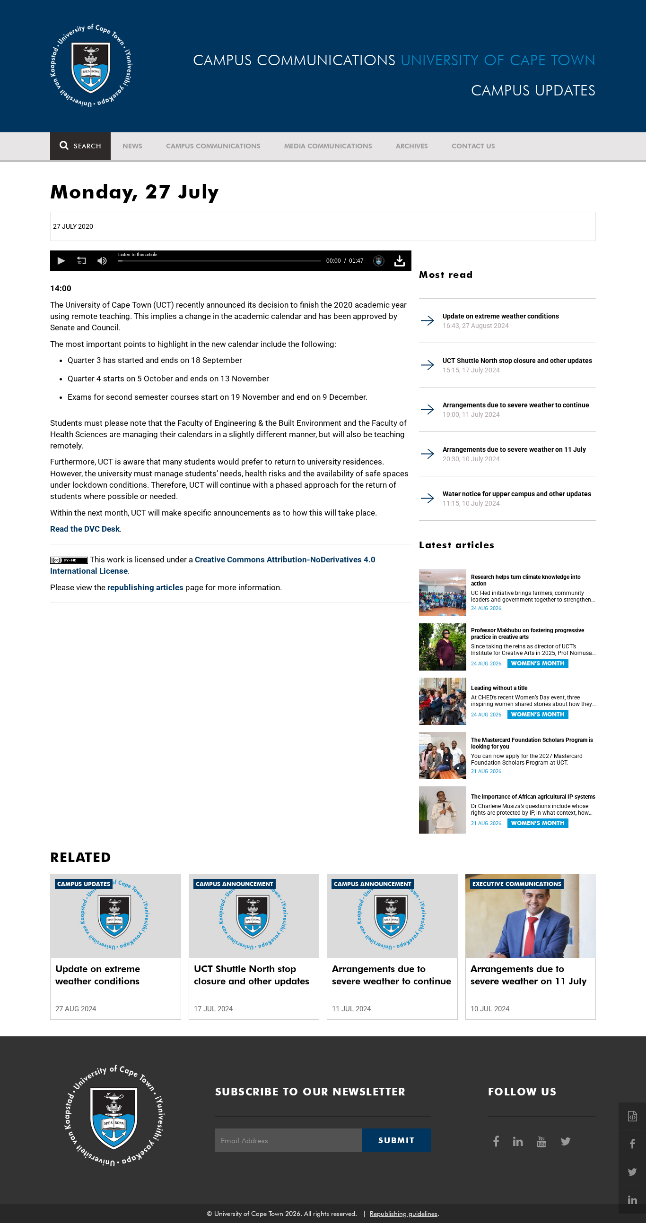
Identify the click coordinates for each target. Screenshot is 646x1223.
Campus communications (213, 146)
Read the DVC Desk (85, 529)
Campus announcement (234, 883)
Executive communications (516, 883)
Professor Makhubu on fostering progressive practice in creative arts (527, 633)
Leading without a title (499, 688)
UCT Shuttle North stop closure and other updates (517, 360)
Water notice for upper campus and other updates (517, 494)
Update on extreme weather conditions (501, 316)
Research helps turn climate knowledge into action (526, 580)
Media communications (328, 146)
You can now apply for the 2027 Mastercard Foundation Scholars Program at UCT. (527, 759)
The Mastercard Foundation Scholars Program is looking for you (532, 743)
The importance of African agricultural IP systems (533, 796)
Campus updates (83, 883)
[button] (60, 260)
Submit (396, 1140)
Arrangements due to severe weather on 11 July (514, 449)
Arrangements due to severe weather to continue (516, 405)
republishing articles (145, 587)
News (132, 146)
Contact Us (473, 146)
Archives (412, 146)
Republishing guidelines (403, 1213)
